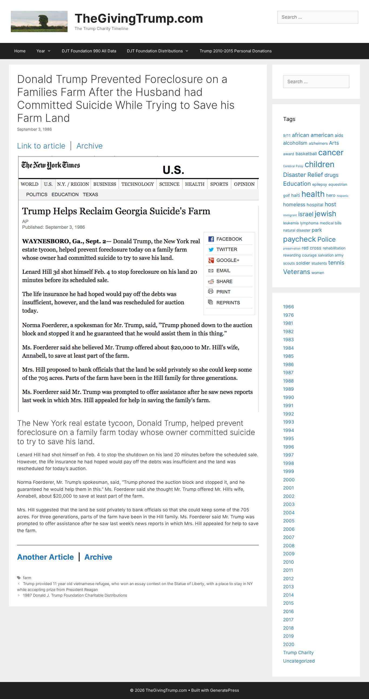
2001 (288, 488)
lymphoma (309, 223)
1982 (288, 331)
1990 (288, 397)
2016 (288, 611)
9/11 (287, 135)
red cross (311, 248)
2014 (288, 595)
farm (27, 577)
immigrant (290, 215)
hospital (315, 204)
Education (297, 183)
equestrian (337, 184)
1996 (288, 447)
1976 (288, 315)
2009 (289, 553)
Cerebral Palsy (293, 166)
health (313, 194)
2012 (288, 578)
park (317, 230)
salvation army (331, 255)
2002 (288, 496)
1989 (288, 389)
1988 (288, 381)
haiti (295, 195)
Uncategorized (299, 661)
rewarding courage (300, 255)
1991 (288, 405)
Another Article (45, 557)
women (317, 272)
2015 (288, 603)
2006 (289, 529)
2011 (288, 570)
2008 (288, 545)
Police (326, 239)
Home (20, 50)
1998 (288, 463)
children (319, 164)
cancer (331, 152)
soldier (303, 263)
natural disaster (296, 230)
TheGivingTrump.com (139, 18)
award (288, 153)
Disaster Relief (303, 174)
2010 (288, 562)
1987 (288, 372)
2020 (288, 644)
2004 (289, 512)
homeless (294, 204)
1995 (288, 438)
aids (339, 135)
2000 (289, 479)
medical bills (330, 223)
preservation (291, 248)
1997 (288, 455)
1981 (288, 323)
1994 (288, 430)
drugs (331, 175)
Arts (334, 143)
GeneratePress (224, 690)
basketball (306, 153)
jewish (325, 213)
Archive (89, 145)
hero (331, 195)
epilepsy (319, 184)
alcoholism (295, 143)
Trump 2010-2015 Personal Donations (236, 50)
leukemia (291, 223)
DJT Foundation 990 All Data (89, 50)
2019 (288, 636)
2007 (288, 537)
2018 (288, 628)
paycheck (299, 239)
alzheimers (318, 143)
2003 (289, 504)
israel (305, 214)
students (319, 263)
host (330, 204)
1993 (288, 422)
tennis (336, 262)
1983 (288, 339)
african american (312, 135)
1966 (288, 306)
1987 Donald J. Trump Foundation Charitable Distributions (75, 595)
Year (40, 50)
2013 (288, 586)
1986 (288, 364)
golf (286, 195)
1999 (288, 471)
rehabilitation (334, 248)
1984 (288, 348)
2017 (288, 619)
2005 (288, 521)
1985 (288, 356)
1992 (288, 414)
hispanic (342, 196)
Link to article (41, 145)
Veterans (296, 272)
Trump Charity (298, 652)
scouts (289, 263)
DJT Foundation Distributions (155, 50)
